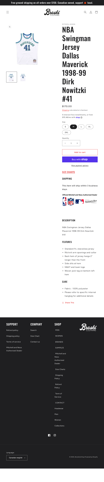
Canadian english (15, 458)
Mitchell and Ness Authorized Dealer (14, 349)
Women (58, 420)
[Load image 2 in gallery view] (23, 77)
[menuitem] (63, 330)
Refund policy (12, 330)
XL (89, 127)
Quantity (65, 138)
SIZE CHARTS (68, 172)
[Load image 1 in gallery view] (11, 77)
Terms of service (13, 342)
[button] (7, 12)
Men (56, 414)
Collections (59, 426)
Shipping (65, 110)
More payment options (79, 165)
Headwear (59, 408)
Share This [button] (69, 303)
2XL (66, 132)
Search (33, 330)
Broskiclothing (79, 457)
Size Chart (34, 336)
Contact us (35, 342)
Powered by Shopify (91, 457)
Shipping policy (13, 336)
